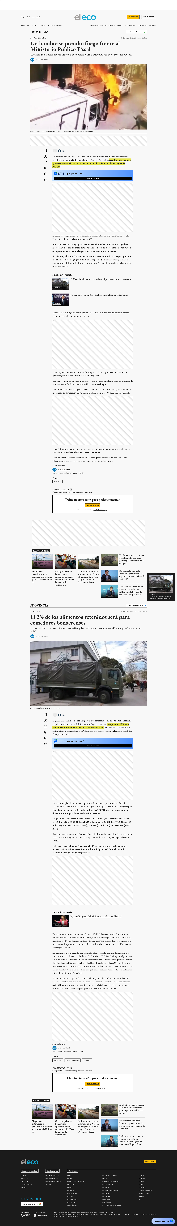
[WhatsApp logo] (32, 1200)
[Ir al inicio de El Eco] (85, 17)
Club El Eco (143, 25)
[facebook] (46, 168)
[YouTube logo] (23, 1200)
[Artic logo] (25, 1214)
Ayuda (127, 1214)
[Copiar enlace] (46, 180)
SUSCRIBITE (133, 17)
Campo (34, 25)
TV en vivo (119, 25)
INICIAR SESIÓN (93, 505)
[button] (55, 151)
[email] (46, 162)
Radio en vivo (131, 25)
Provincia (57, 287)
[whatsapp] (46, 174)
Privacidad (135, 1214)
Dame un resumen (93, 178)
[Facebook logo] (36, 1200)
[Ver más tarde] (46, 151)
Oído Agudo (51, 25)
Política (56, 924)
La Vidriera (42, 25)
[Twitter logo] (27, 1200)
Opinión (59, 25)
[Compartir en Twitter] (46, 156)
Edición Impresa (107, 25)
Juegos (153, 25)
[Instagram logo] (41, 1200)
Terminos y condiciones (148, 1214)
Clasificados (94, 25)
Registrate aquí (100, 510)
